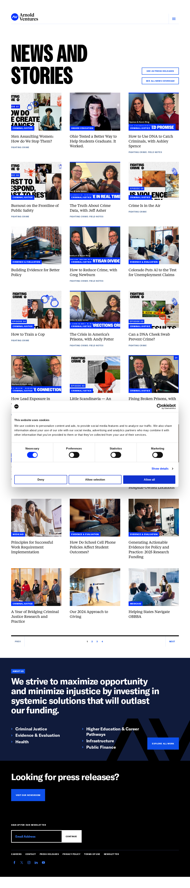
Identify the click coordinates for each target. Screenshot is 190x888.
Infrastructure (100, 740)
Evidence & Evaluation (37, 734)
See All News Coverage (160, 81)
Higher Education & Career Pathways (112, 731)
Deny (40, 479)
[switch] (74, 455)
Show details (160, 468)
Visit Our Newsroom (28, 795)
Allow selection (95, 479)
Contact (30, 854)
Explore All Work (163, 743)
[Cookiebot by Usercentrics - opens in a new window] (159, 406)
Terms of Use (92, 854)
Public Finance (101, 746)
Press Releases (49, 854)
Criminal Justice (31, 728)
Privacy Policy (71, 854)
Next (172, 641)
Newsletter (111, 854)
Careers (16, 854)
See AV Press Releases (160, 71)
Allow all (149, 479)
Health (22, 741)
